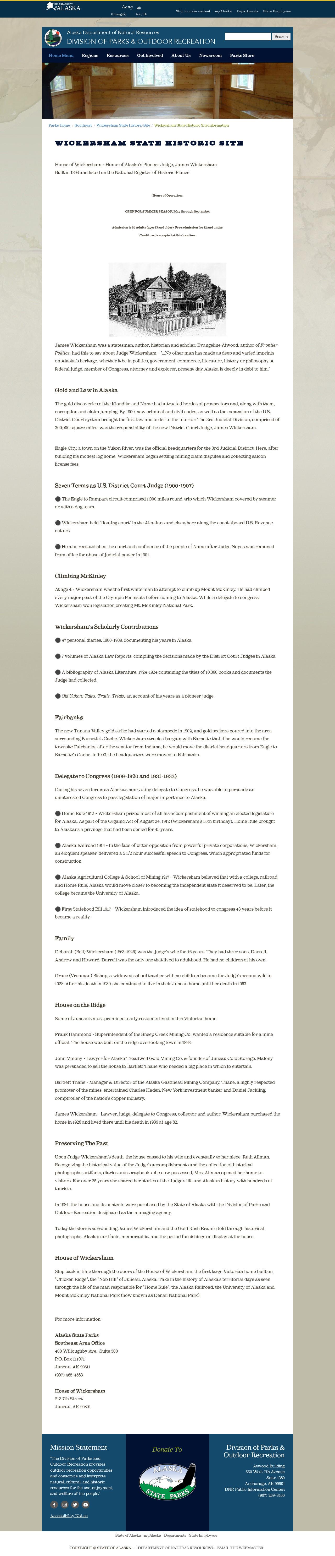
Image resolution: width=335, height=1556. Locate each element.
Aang (127, 6)
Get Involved (150, 55)
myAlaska (223, 11)
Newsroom (210, 55)
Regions (90, 55)
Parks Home (59, 125)
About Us (181, 55)
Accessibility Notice (69, 1515)
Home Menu (61, 55)
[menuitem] (61, 55)
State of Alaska (62, 9)
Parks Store (242, 55)
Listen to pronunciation (139, 7)
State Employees (277, 11)
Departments (248, 11)
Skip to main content (193, 11)
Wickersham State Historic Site (123, 125)
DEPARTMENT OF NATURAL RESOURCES (175, 1548)
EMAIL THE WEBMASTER (240, 1548)
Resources (118, 55)
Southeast (83, 125)
